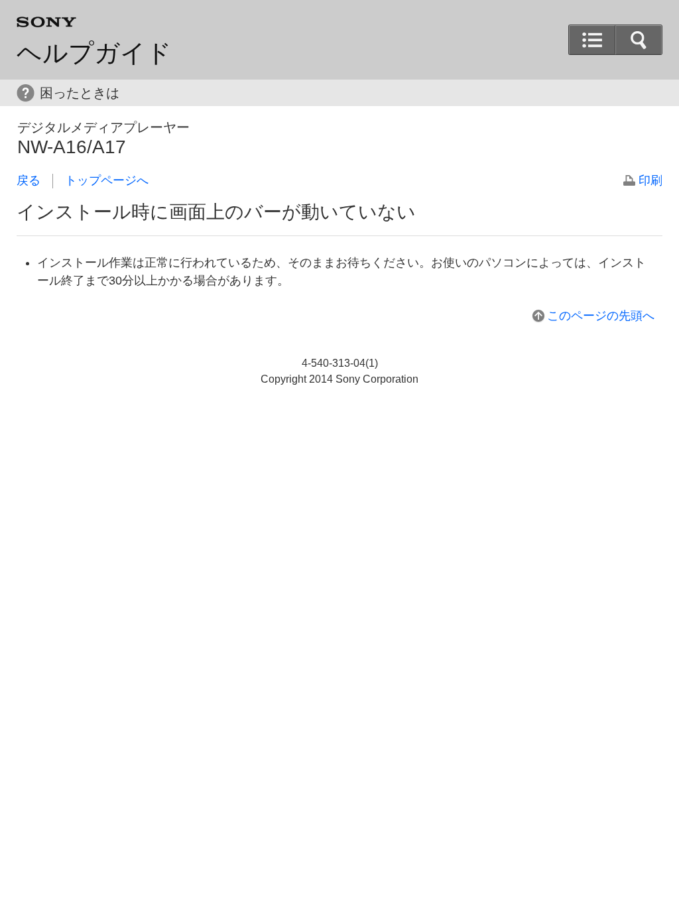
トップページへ (107, 180)
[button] (638, 39)
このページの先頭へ (600, 315)
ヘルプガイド (94, 53)
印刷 (650, 180)
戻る (28, 180)
